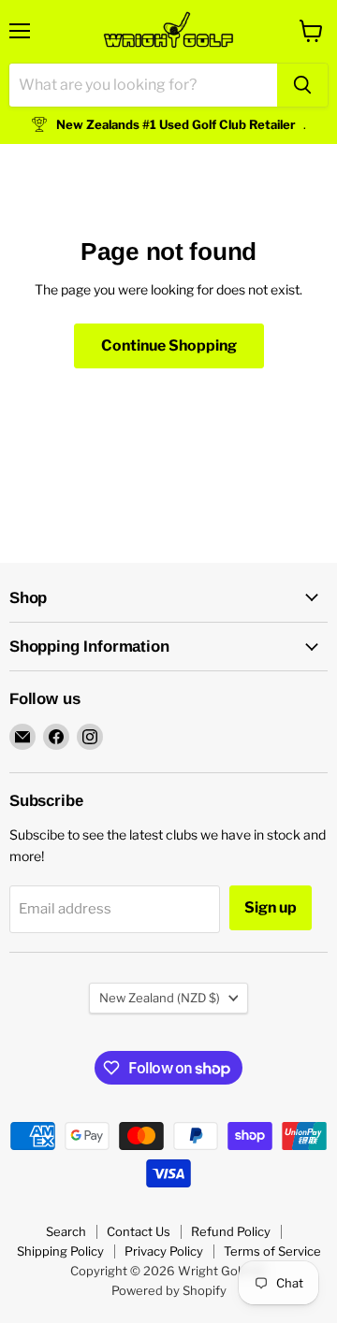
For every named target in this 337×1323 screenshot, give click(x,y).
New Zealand (159, 997)
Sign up (270, 907)
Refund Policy (231, 1231)
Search (66, 1231)
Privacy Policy (164, 1251)
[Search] (302, 85)
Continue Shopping (169, 345)
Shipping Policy (60, 1251)
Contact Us (138, 1231)
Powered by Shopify (169, 1290)
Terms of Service (272, 1251)
